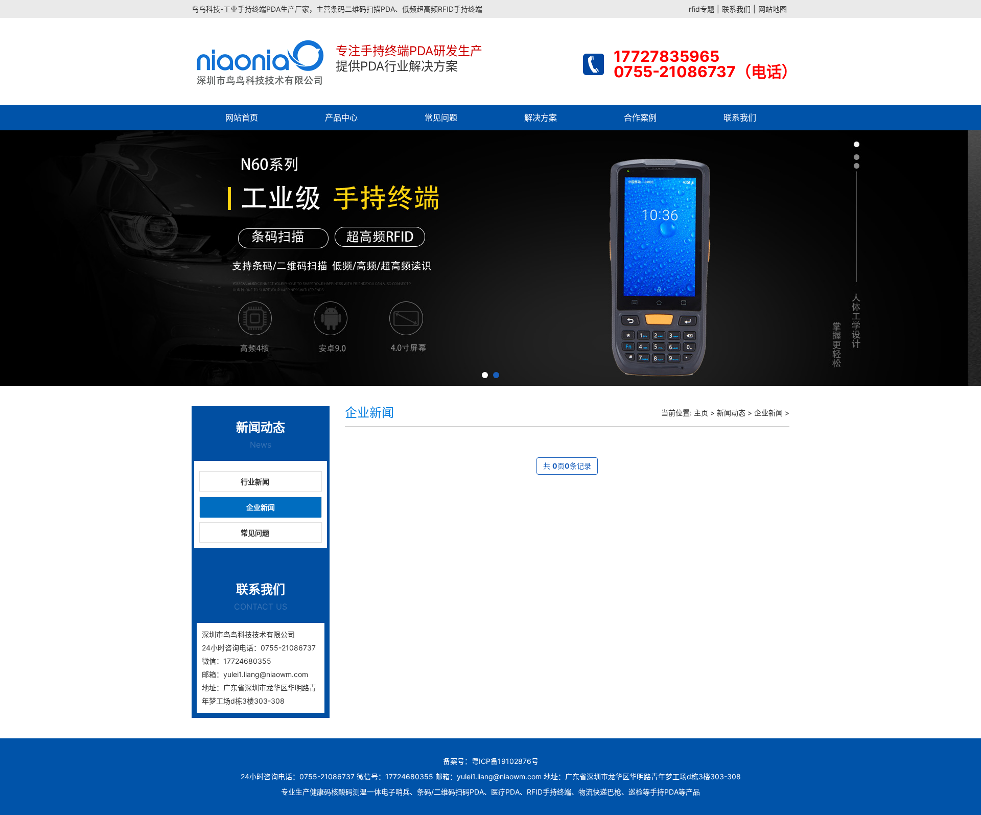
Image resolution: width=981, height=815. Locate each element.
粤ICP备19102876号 (505, 761)
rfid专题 (701, 9)
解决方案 (540, 117)
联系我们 (736, 9)
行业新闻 (255, 481)
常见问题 (441, 117)
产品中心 (341, 117)
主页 (701, 412)
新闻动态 (731, 412)
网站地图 (772, 9)
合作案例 (640, 117)
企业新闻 (260, 507)
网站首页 (241, 117)
